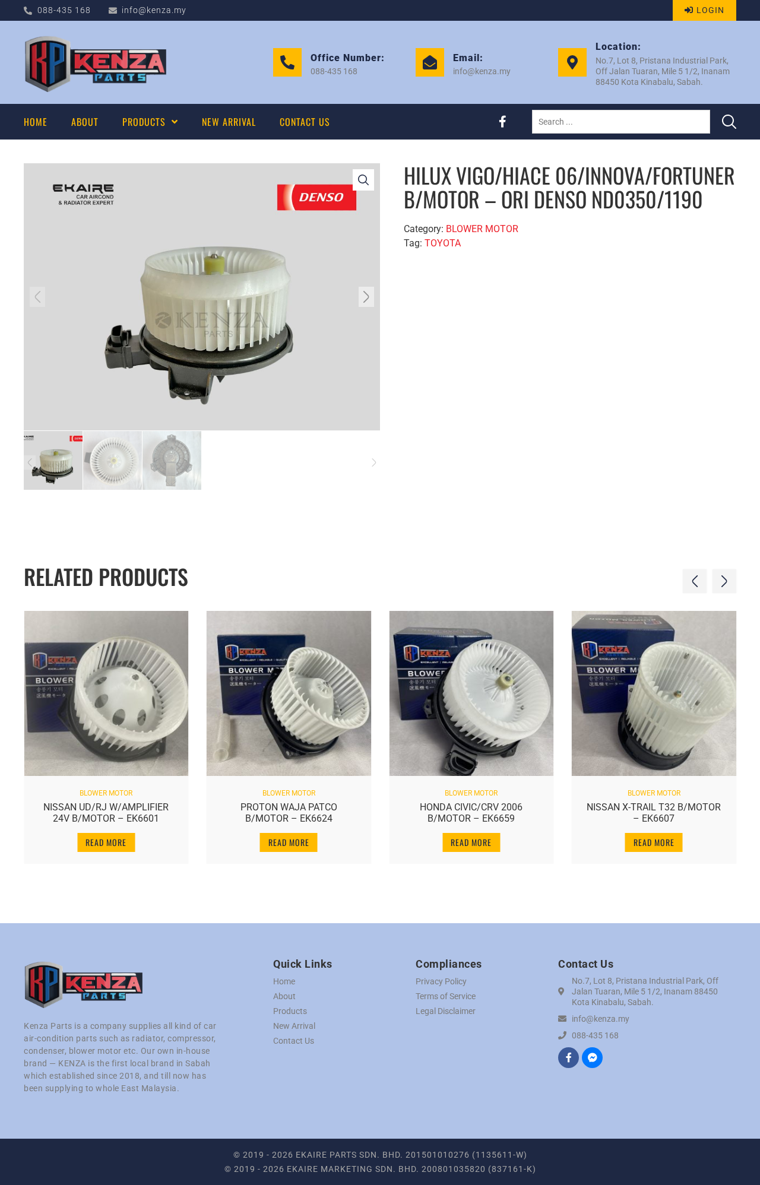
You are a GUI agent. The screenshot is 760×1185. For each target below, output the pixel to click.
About (284, 996)
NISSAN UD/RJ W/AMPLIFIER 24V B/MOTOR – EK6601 (106, 812)
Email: (468, 58)
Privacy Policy (441, 981)
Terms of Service (446, 996)
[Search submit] (729, 122)
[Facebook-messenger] (592, 1057)
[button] (37, 297)
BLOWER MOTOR (482, 229)
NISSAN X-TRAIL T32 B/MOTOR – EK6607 (654, 812)
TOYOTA (443, 243)
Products (290, 1011)
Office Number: (348, 58)
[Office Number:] (287, 62)
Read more (106, 842)
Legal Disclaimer (446, 1011)
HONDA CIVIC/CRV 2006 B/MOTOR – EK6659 (471, 812)
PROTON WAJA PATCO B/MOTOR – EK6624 (288, 812)
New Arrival (294, 1026)
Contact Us (293, 1040)
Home (284, 981)
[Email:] (430, 62)
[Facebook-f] (502, 122)
